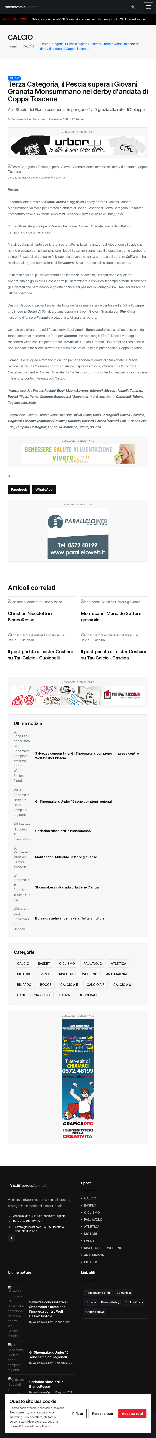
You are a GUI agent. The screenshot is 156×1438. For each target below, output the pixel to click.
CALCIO (28, 46)
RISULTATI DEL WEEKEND (78, 974)
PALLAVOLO (93, 964)
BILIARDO (24, 985)
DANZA (64, 995)
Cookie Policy (134, 1302)
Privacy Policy (110, 1302)
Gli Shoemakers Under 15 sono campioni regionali (74, 801)
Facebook (19, 489)
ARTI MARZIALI (117, 974)
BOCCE (45, 985)
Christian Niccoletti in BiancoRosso (63, 831)
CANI (21, 995)
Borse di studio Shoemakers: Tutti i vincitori (69, 918)
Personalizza (102, 1414)
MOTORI (23, 974)
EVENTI (44, 974)
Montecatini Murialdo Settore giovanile (66, 857)
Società (91, 1302)
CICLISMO (67, 964)
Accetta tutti (132, 1414)
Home (12, 46)
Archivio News (95, 1311)
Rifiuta (77, 1414)
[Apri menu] (148, 6)
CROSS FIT (42, 995)
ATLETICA (118, 964)
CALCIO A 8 (122, 985)
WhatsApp (44, 489)
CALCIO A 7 (95, 985)
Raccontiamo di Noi (98, 1292)
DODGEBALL (88, 995)
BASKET (44, 964)
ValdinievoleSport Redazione (28, 119)
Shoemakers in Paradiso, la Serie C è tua (67, 887)
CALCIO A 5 (69, 985)
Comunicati (124, 1292)
